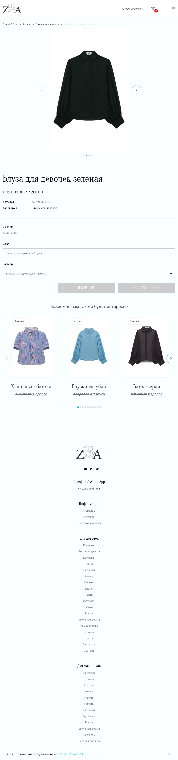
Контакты (89, 517)
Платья (89, 563)
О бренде (89, 510)
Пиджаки (89, 570)
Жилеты (89, 582)
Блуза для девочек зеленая (79, 24)
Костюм (89, 685)
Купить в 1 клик (147, 288)
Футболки (89, 601)
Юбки (89, 607)
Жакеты (89, 697)
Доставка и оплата (89, 523)
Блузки (89, 588)
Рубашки (89, 632)
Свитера (89, 650)
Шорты (89, 638)
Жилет (89, 691)
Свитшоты (89, 644)
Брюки (89, 613)
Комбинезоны (89, 625)
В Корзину (86, 288)
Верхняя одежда (89, 551)
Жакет (89, 576)
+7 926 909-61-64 (132, 8)
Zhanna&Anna (10, 24)
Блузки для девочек (47, 24)
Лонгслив (89, 672)
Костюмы (89, 545)
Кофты (89, 594)
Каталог (27, 24)
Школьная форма (89, 619)
